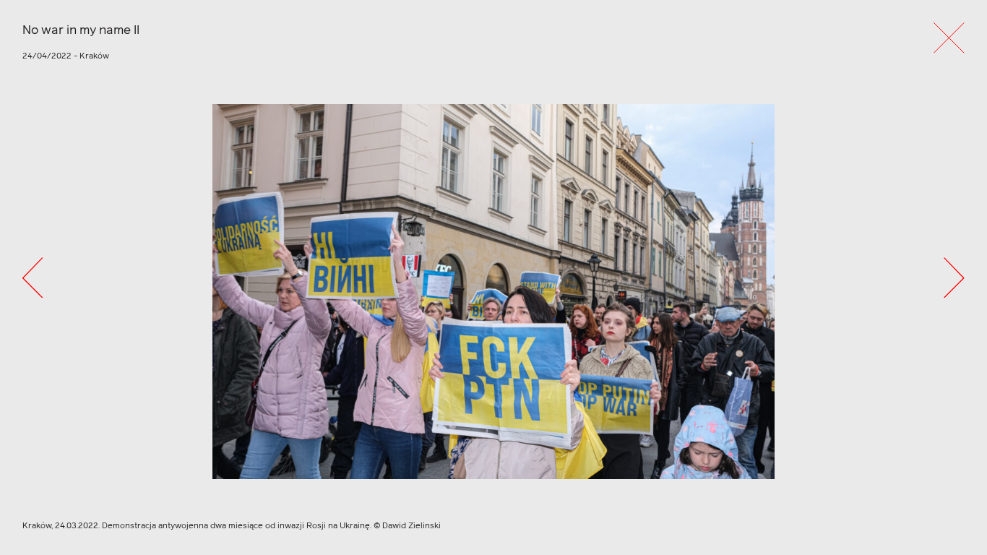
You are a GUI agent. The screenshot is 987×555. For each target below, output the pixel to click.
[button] (32, 277)
